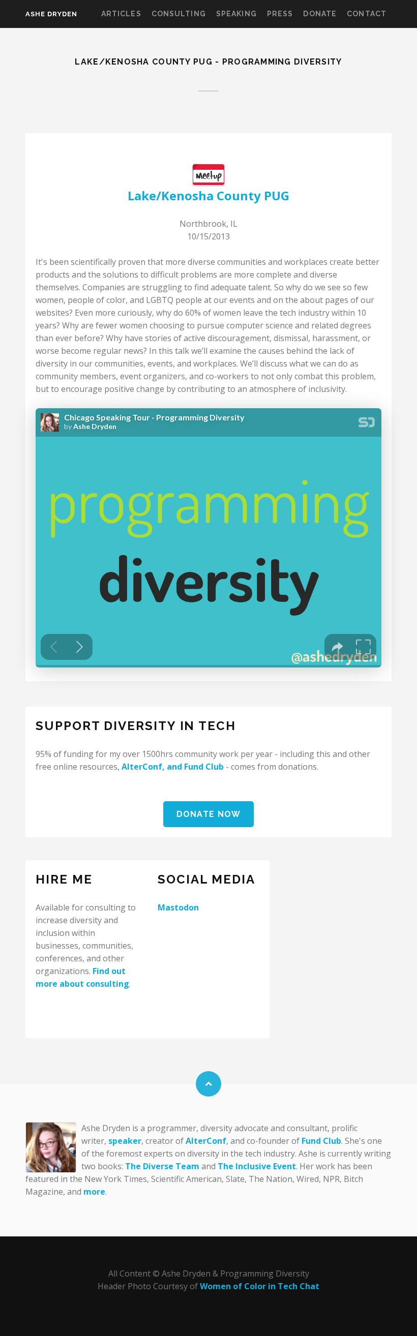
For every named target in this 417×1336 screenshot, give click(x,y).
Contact (366, 14)
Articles (121, 14)
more (94, 1191)
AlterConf (142, 766)
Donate (320, 14)
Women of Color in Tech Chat (259, 1286)
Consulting (179, 14)
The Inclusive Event (257, 1166)
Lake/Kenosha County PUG (208, 195)
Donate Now (208, 814)
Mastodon (178, 907)
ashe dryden (51, 14)
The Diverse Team (162, 1166)
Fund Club (204, 766)
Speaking (236, 14)
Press (280, 14)
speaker (124, 1140)
